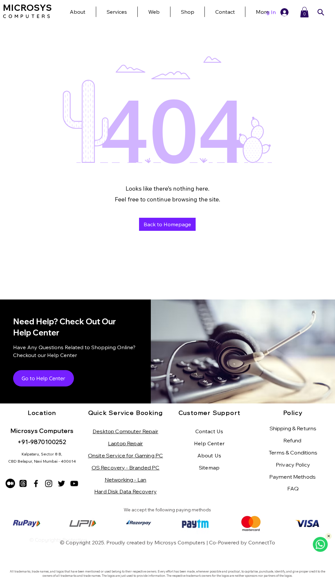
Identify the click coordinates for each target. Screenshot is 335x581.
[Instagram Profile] (48, 483)
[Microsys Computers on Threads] (23, 483)
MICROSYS (27, 7)
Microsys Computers (179, 542)
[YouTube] (74, 483)
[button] (304, 12)
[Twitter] (61, 483)
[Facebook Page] (36, 483)
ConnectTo (261, 542)
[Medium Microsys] (10, 483)
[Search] (320, 12)
